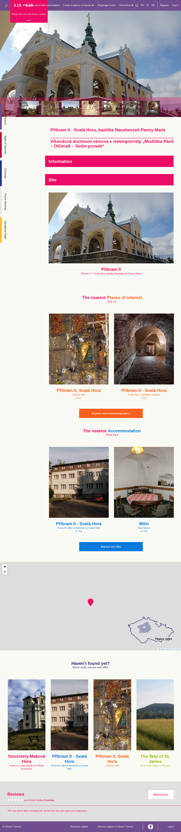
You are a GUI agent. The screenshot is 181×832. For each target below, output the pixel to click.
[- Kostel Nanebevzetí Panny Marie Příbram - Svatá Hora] (70, 108)
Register (164, 5)
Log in (175, 5)
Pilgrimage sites (31, 5)
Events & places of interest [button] (77, 5)
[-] (110, 108)
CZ (136, 5)
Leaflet (162, 649)
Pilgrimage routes (106, 5)
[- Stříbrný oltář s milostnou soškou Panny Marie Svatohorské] (50, 108)
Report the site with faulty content (29, 14)
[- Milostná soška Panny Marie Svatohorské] (90, 108)
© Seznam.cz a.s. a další (172, 649)
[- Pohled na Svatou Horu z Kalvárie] (30, 108)
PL (147, 5)
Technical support (79, 826)
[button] (91, 602)
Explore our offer (111, 546)
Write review (161, 794)
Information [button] (125, 5)
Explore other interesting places (111, 413)
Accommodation (51, 5)
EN (142, 5)
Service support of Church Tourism (115, 826)
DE (153, 5)
